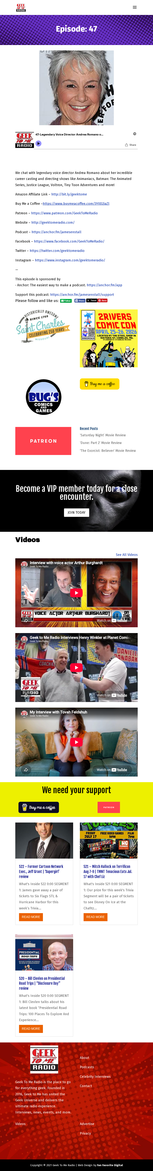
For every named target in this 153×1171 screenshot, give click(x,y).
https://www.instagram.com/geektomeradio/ (70, 260)
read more (31, 917)
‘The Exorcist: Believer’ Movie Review (108, 451)
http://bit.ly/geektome (69, 194)
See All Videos (127, 555)
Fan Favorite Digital (110, 1165)
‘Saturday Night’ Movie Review (103, 435)
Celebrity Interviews (95, 1077)
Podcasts (87, 1067)
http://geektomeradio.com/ (53, 222)
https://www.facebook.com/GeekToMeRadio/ (69, 241)
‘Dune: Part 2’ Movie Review (101, 443)
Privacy (85, 1133)
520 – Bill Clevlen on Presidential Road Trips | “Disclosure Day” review (42, 983)
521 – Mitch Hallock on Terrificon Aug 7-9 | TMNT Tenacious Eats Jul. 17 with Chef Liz (108, 871)
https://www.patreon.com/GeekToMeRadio (64, 213)
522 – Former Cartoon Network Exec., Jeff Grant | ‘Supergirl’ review (41, 871)
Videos (20, 1124)
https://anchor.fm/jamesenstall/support (82, 295)
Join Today (76, 512)
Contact (86, 1086)
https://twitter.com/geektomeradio (57, 251)
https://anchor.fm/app (104, 285)
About (84, 1058)
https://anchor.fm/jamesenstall (56, 232)
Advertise (87, 1124)
